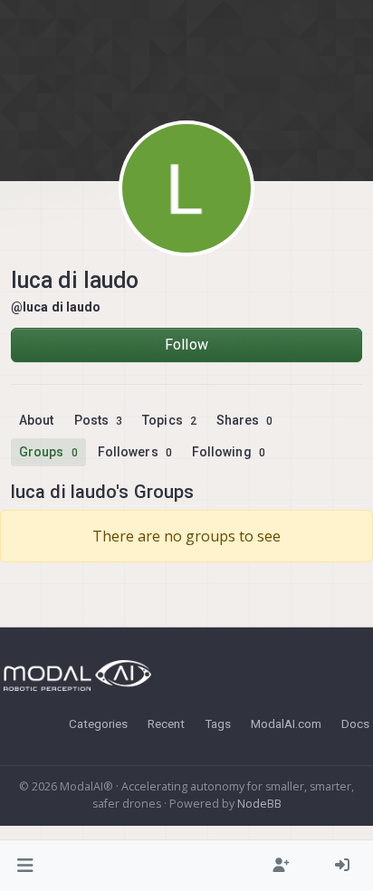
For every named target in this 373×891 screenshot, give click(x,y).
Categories (98, 723)
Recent (166, 723)
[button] (25, 866)
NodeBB (259, 803)
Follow (186, 344)
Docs (355, 723)
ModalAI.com (286, 723)
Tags (218, 723)
